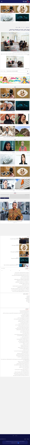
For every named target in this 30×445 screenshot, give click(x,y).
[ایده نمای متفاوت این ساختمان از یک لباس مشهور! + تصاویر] (15, 211)
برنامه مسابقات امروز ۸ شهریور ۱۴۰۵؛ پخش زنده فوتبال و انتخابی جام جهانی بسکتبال (21, 375)
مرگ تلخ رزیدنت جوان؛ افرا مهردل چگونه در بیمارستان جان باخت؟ (22, 272)
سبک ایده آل (28, 297)
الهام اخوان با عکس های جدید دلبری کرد (10, 124)
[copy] (27, 71)
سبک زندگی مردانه (27, 298)
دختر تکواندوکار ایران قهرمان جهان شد (25, 352)
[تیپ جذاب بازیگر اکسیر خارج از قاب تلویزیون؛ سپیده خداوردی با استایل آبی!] (7, 146)
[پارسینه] (25, 1)
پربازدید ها (27, 268)
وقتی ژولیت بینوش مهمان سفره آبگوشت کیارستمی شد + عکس (23, 327)
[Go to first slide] (28, 209)
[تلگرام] (2, 71)
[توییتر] (1, 71)
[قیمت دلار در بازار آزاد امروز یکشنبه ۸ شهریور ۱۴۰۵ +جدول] (8, 17)
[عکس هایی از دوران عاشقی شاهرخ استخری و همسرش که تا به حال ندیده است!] (7, 106)
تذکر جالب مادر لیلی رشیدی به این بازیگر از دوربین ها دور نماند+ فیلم (22, 354)
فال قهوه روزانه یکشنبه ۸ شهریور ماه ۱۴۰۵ (10, 177)
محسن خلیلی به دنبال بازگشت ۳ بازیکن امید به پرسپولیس (23, 347)
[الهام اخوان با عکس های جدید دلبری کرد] (7, 119)
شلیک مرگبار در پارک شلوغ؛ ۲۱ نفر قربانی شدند (24, 283)
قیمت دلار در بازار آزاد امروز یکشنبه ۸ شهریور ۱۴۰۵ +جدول (7, 21)
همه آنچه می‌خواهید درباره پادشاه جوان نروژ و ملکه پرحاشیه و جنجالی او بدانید (21, 374)
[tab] (16, 222)
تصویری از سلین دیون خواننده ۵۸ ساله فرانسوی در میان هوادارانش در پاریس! (7, 190)
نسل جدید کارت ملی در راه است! (26, 368)
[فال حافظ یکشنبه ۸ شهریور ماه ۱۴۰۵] (22, 171)
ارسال (4, 198)
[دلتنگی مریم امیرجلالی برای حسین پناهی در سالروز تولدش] (7, 131)
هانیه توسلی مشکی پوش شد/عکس (25, 165)
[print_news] (4, 71)
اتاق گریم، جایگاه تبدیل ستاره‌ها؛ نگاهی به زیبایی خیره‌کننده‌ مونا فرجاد (22, 124)
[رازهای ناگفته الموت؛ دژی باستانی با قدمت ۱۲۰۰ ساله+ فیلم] (22, 131)
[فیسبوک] (3, 71)
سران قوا (28, 73)
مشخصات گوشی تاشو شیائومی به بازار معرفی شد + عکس (23, 341)
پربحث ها (2, 268)
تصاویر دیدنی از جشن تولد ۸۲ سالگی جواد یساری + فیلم (24, 320)
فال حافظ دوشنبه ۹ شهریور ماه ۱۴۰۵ (22, 13)
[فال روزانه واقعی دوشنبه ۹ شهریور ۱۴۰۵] (22, 17)
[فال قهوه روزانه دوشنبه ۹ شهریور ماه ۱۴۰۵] (8, 9)
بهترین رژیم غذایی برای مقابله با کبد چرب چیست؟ (24, 310)
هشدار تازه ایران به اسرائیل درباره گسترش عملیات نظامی (23, 326)
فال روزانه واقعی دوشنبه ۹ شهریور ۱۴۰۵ (22, 21)
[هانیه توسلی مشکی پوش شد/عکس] (22, 159)
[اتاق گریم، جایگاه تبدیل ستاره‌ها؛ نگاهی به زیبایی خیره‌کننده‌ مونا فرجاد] (22, 119)
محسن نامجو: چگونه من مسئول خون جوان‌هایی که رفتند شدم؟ (23, 335)
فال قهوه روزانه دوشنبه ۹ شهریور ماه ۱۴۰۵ (8, 13)
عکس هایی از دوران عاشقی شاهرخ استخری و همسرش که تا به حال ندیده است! (7, 112)
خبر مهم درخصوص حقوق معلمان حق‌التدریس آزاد (24, 348)
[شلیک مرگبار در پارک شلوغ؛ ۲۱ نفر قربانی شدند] (24, 241)
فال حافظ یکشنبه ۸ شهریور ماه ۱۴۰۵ (25, 177)
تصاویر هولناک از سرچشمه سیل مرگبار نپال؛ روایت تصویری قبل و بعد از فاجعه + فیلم (20, 288)
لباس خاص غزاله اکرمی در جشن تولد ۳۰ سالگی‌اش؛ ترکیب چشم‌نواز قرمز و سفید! (22, 152)
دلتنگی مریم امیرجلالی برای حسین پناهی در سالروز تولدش (8, 137)
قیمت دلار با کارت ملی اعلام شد (25, 284)
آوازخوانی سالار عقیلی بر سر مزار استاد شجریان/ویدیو (23, 287)
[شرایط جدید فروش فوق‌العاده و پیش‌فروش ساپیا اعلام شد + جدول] (22, 184)
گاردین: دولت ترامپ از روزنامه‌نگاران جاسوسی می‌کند (24, 342)
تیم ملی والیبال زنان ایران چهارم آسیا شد (25, 370)
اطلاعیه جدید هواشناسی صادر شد (25, 333)
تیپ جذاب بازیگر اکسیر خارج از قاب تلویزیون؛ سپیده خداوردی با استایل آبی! (8, 152)
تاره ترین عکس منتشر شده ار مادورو (25, 336)
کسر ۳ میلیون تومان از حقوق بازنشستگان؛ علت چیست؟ (23, 323)
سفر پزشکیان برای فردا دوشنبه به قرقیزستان (25, 346)
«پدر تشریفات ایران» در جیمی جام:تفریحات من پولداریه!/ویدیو (23, 353)
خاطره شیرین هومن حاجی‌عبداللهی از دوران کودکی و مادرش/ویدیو (23, 363)
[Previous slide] (1, 209)
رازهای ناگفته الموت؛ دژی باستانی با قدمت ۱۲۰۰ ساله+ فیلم (23, 137)
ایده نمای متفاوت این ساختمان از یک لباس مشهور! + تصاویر (15, 221)
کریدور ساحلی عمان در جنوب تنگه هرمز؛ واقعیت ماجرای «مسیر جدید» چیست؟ (20, 291)
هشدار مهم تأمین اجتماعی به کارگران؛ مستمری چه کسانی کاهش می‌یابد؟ (22, 328)
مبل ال (28, 302)
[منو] (2, 2)
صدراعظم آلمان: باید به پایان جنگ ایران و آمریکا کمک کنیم (23, 321)
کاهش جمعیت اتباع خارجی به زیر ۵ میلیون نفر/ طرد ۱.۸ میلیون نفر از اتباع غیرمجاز (21, 373)
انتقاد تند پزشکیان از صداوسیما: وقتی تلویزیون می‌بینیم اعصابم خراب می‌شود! (21, 334)
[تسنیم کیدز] (15, 80)
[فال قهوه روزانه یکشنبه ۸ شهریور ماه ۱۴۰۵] (7, 171)
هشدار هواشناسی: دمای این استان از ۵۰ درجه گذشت (24, 340)
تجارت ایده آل (27, 299)
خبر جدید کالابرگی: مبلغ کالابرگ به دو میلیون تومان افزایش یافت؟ (23, 339)
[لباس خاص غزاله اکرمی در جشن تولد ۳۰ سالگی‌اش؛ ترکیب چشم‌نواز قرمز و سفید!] (22, 146)
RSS (13, 435)
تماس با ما (16, 435)
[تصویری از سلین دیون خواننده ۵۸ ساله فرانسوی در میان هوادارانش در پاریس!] (7, 184)
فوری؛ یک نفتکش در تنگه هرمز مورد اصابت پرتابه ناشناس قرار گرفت (22, 329)
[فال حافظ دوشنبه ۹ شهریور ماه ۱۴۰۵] (22, 9)
